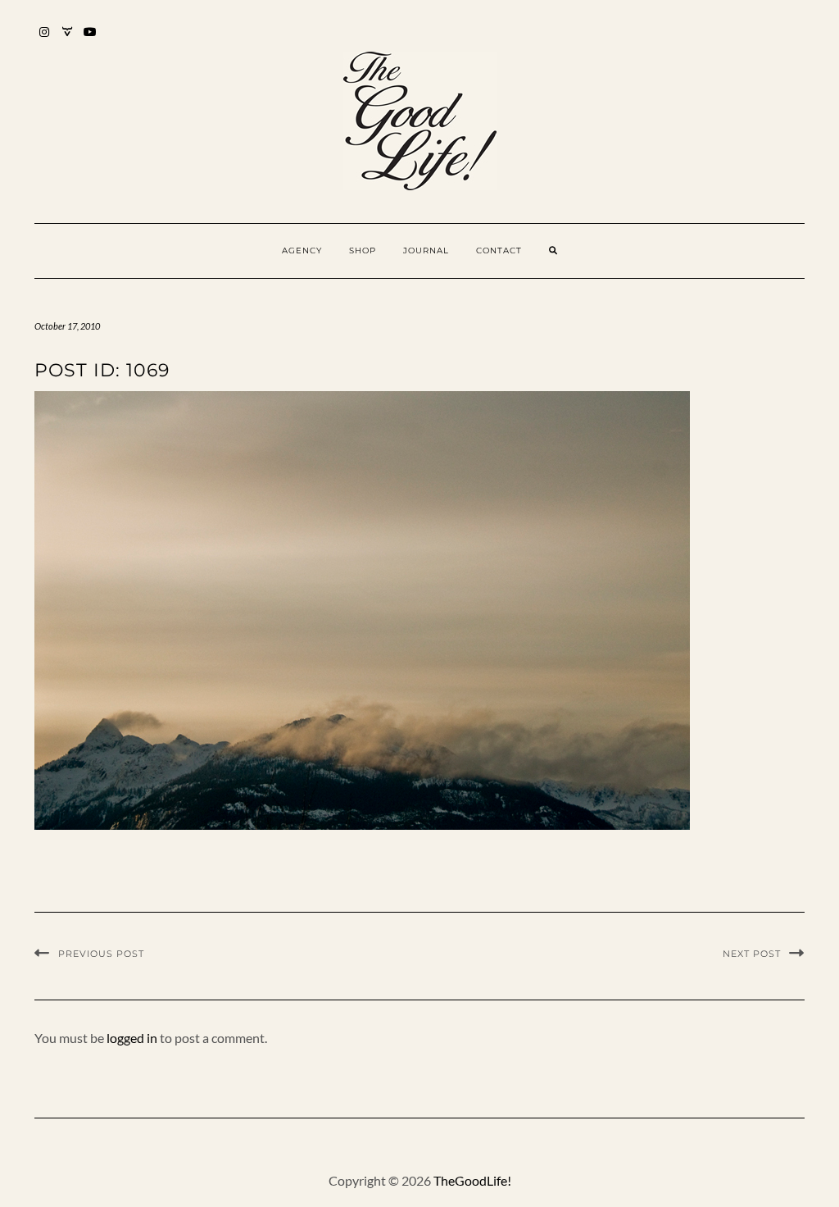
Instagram (44, 39)
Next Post (752, 953)
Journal (426, 250)
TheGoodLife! (472, 1180)
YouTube (90, 39)
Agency (302, 250)
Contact (499, 250)
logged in (132, 1037)
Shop (362, 250)
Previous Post (101, 953)
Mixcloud (67, 39)
